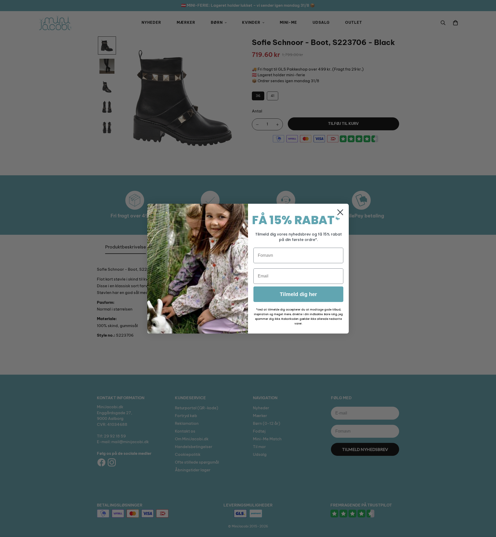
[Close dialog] (340, 212)
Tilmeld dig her (298, 294)
